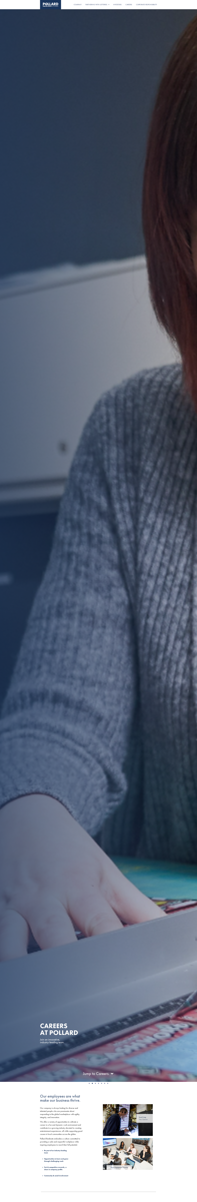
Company (78, 4)
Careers (128, 4)
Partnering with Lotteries (96, 4)
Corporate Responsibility (146, 4)
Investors (117, 4)
